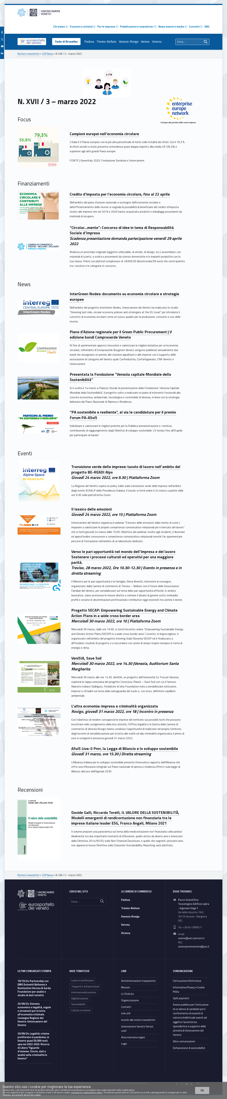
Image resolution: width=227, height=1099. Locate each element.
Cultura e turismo (81, 1010)
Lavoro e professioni (82, 980)
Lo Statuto (127, 994)
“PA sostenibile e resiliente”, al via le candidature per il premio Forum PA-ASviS (123, 414)
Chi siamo (59, 27)
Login (124, 1044)
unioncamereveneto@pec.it (193, 947)
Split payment (181, 998)
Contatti (194, 27)
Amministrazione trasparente (138, 981)
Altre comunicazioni (184, 1041)
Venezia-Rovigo (129, 41)
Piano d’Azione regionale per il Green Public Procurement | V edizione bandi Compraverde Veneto (121, 334)
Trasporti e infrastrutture (85, 987)
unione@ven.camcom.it (191, 938)
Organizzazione (130, 1000)
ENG (206, 27)
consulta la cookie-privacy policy (87, 1092)
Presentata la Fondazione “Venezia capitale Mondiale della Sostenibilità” (120, 377)
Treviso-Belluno (106, 41)
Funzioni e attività (81, 27)
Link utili (125, 1013)
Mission (125, 987)
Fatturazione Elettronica (187, 981)
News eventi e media (171, 27)
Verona (145, 41)
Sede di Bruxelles (66, 41)
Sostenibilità (78, 1004)
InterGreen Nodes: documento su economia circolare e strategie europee (124, 296)
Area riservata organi (133, 1037)
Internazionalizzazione (83, 992)
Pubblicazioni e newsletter (136, 27)
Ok (202, 1090)
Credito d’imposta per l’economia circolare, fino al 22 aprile (120, 194)
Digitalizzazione (79, 998)
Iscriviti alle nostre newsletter (138, 1020)
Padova (89, 41)
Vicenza (157, 41)
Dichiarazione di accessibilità (189, 1048)
